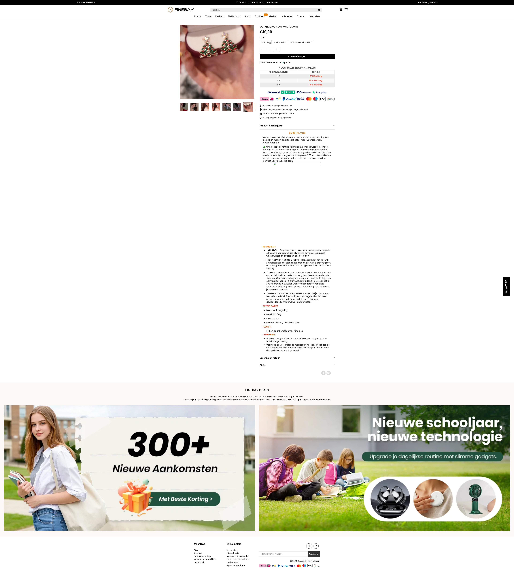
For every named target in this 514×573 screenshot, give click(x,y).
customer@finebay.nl (428, 2)
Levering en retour (270, 357)
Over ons (198, 553)
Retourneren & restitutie (238, 559)
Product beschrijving (271, 125)
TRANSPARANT (280, 42)
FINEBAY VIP (265, 62)
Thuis (208, 16)
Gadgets (260, 16)
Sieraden (314, 16)
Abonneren (314, 554)
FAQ (196, 550)
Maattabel (199, 562)
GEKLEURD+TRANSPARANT (301, 42)
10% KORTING (506, 286)
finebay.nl (315, 561)
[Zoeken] (319, 9)
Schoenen (287, 16)
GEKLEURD (266, 42)
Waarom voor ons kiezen (205, 559)
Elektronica (234, 16)
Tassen (301, 16)
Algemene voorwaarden (238, 556)
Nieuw (197, 16)
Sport (248, 16)
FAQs (262, 365)
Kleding (273, 16)
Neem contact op (202, 556)
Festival (219, 16)
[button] (297, 132)
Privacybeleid (233, 553)
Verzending (232, 550)
